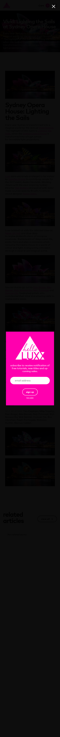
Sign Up (30, 392)
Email (43, 381)
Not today (30, 398)
